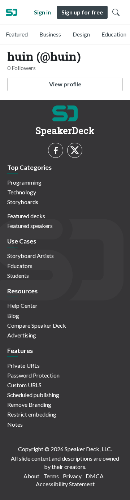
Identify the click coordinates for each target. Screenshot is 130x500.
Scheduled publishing (33, 394)
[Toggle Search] (116, 12)
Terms (51, 476)
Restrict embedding (31, 414)
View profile (65, 84)
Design (81, 34)
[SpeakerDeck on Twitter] (74, 150)
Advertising (21, 335)
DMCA (95, 476)
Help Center (22, 305)
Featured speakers (30, 225)
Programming (24, 182)
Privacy (72, 476)
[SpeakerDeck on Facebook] (55, 150)
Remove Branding (29, 404)
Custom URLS (24, 385)
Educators (19, 265)
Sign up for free (82, 12)
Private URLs (23, 365)
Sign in (42, 12)
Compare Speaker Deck (36, 325)
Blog (13, 315)
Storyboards (22, 201)
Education (113, 34)
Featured (17, 34)
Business (50, 34)
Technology (21, 192)
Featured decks (26, 215)
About (31, 476)
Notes (15, 424)
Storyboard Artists (30, 255)
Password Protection (33, 375)
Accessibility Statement (65, 483)
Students (18, 275)
